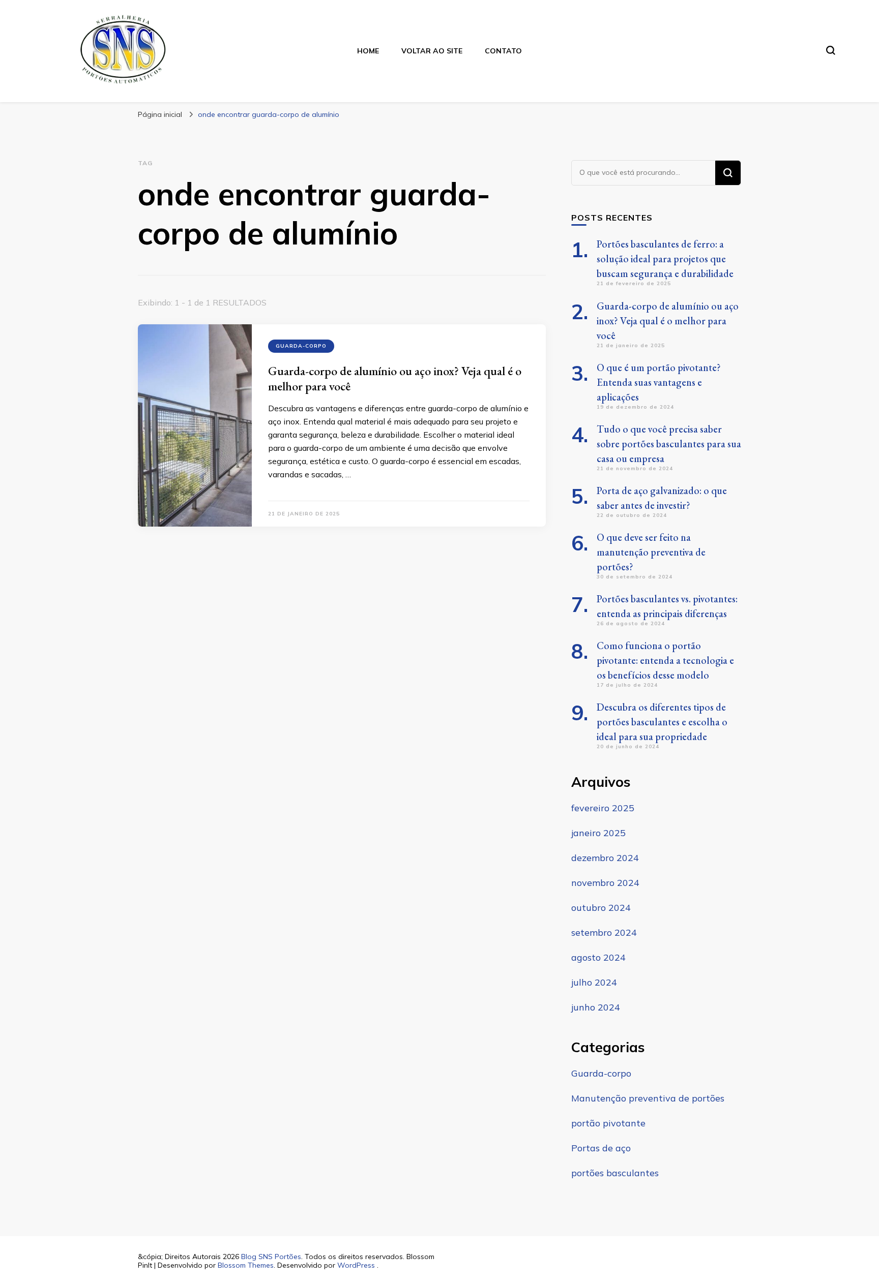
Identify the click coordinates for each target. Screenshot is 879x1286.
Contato (503, 50)
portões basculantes (615, 1173)
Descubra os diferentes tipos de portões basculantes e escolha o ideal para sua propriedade (662, 721)
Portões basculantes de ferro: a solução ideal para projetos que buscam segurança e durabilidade (665, 258)
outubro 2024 (601, 907)
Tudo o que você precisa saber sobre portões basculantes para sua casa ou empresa (669, 443)
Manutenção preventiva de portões (647, 1098)
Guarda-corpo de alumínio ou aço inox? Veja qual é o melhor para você (394, 378)
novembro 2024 (605, 883)
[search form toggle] (830, 50)
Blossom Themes (246, 1265)
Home (368, 50)
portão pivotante (608, 1123)
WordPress (356, 1265)
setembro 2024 (604, 932)
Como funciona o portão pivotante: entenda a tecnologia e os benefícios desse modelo (665, 660)
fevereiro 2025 (602, 808)
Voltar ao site (431, 50)
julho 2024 (594, 982)
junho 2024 (595, 1007)
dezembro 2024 (605, 858)
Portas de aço (601, 1148)
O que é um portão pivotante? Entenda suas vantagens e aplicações (659, 382)
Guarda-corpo (301, 346)
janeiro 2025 (598, 833)
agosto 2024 (598, 957)
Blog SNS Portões (271, 1256)
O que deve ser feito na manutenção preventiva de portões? (651, 552)
